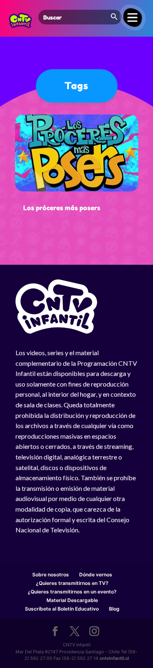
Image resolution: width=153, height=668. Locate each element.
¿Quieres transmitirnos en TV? (72, 583)
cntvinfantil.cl (114, 658)
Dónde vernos (95, 574)
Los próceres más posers (61, 208)
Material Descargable (72, 600)
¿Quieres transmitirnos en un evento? (72, 592)
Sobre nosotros (50, 574)
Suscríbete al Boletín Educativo (62, 609)
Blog (114, 609)
